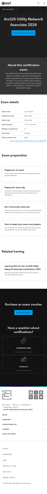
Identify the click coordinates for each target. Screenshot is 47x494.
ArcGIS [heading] (4, 415)
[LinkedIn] (41, 393)
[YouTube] (41, 397)
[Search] (38, 3)
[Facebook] (31, 393)
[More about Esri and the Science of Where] (6, 395)
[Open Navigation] (44, 3)
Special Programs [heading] (9, 434)
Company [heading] (5, 429)
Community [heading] (6, 419)
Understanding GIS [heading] (9, 424)
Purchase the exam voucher (23, 33)
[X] (36, 393)
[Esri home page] (6, 3)
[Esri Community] (31, 397)
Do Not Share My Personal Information (17, 483)
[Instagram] (36, 397)
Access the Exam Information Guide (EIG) (27, 141)
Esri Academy (8, 9)
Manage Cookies (9, 477)
